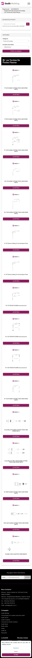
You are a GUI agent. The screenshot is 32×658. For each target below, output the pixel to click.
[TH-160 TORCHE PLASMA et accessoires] (16, 358)
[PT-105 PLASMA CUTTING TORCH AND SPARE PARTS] (16, 141)
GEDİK (10, 3)
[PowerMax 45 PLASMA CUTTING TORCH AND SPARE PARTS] (16, 421)
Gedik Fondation (5, 620)
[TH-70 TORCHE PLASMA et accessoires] (16, 296)
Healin (3, 628)
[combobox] (16, 41)
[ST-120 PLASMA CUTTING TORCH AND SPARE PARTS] (16, 390)
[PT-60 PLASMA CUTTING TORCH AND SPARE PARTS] (16, 79)
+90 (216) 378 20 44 (9, 603)
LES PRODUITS (15, 9)
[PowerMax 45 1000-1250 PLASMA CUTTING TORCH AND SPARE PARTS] (16, 452)
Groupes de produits (8, 44)
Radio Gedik (4, 626)
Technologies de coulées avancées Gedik (13, 615)
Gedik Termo (4, 617)
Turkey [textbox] (3, 577)
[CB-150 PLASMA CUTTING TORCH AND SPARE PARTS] (16, 203)
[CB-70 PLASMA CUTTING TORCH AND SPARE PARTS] (16, 172)
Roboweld (4, 633)
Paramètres (16, 648)
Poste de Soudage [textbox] (8, 41)
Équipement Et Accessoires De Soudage (14, 10)
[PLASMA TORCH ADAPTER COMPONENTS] (16, 545)
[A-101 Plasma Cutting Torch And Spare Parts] (16, 234)
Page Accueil (5, 9)
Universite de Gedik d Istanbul (9, 622)
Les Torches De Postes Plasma (12, 12)
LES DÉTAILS (16, 94)
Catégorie (5, 38)
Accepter (16, 654)
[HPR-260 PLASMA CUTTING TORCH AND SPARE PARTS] (16, 514)
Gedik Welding (5, 613)
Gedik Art (3, 630)
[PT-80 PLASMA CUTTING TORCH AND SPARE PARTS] (16, 110)
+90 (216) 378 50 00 (9, 601)
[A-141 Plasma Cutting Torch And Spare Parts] (16, 265)
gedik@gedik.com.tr (10, 605)
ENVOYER (27, 577)
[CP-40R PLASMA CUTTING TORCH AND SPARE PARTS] (16, 483)
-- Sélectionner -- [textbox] (7, 47)
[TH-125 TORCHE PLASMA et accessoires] (16, 327)
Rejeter (16, 651)
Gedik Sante (4, 624)
